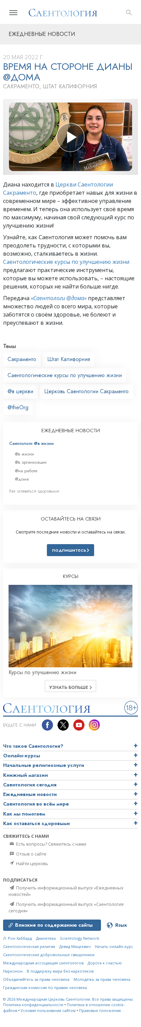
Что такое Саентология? (33, 746)
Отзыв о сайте (31, 854)
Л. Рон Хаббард (17, 938)
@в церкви (20, 391)
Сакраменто (22, 359)
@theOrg (18, 407)
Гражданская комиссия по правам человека (45, 987)
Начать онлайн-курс (114, 946)
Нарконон (13, 971)
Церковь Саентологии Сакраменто (86, 391)
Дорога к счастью (105, 962)
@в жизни (24, 454)
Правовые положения (100, 1010)
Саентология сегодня (29, 784)
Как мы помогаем (24, 813)
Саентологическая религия (29, 946)
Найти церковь (31, 863)
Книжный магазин (25, 775)
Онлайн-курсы (21, 755)
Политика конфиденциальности (33, 1004)
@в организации (31, 462)
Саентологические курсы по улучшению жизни (66, 262)
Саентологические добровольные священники (48, 954)
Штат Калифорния (68, 359)
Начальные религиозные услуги (43, 765)
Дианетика (46, 938)
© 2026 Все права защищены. (68, 999)
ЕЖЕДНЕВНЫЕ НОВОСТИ (70, 430)
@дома (22, 479)
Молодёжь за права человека (102, 979)
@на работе (26, 470)
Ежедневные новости (30, 794)
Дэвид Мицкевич (75, 946)
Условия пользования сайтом (48, 1010)
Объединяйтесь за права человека (36, 979)
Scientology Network (79, 938)
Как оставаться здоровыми (34, 491)
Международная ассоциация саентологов (43, 962)
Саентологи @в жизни (31, 443)
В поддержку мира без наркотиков (60, 971)
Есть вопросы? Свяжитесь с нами (50, 844)
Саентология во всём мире (36, 803)
